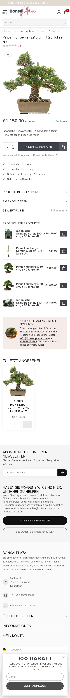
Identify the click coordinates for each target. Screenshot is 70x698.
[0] (65, 11)
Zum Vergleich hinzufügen (16, 154)
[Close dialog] (63, 657)
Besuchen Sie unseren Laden (35, 531)
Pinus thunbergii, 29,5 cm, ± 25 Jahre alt (39, 31)
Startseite (8, 31)
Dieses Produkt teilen (44, 154)
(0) (19, 45)
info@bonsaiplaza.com (34, 338)
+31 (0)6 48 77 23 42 (22, 595)
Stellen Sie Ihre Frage (35, 520)
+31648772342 (28, 341)
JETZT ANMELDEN (35, 686)
